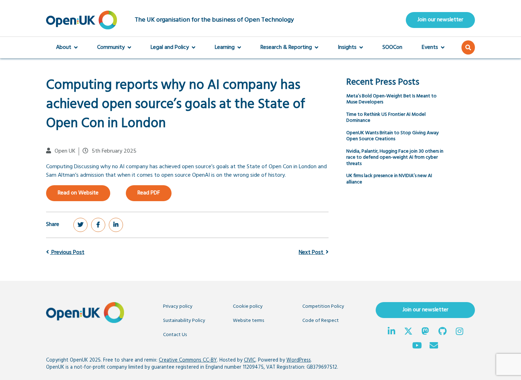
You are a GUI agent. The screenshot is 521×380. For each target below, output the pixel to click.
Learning (225, 47)
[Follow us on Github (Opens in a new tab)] (442, 332)
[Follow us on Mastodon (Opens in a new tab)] (425, 332)
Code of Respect (320, 321)
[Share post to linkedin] (116, 225)
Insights (347, 47)
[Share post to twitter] (80, 225)
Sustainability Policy (184, 321)
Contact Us (175, 335)
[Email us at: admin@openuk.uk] (433, 346)
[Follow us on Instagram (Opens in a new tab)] (459, 332)
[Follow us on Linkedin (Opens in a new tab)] (391, 332)
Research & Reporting (286, 47)
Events (430, 47)
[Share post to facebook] (98, 225)
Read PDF (149, 193)
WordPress (298, 360)
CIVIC (250, 360)
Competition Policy (323, 306)
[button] (468, 47)
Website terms (248, 321)
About (63, 47)
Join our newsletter (440, 19)
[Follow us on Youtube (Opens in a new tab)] (416, 346)
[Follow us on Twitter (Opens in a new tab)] (408, 332)
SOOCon (392, 47)
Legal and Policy (170, 47)
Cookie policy (248, 306)
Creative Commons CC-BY (188, 360)
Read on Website (78, 193)
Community (111, 47)
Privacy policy (177, 306)
